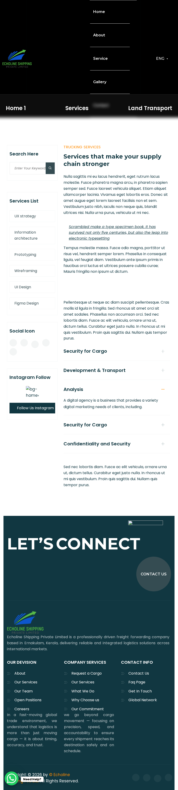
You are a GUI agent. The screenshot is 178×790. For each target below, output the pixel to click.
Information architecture (26, 235)
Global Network (142, 700)
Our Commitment (87, 709)
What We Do (82, 691)
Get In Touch (140, 691)
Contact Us (138, 673)
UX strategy (25, 216)
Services (77, 108)
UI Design (22, 287)
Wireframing (25, 270)
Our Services (25, 682)
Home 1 (16, 108)
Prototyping (25, 254)
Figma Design (26, 303)
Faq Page (136, 682)
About (19, 673)
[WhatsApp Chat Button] (12, 778)
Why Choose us (85, 700)
